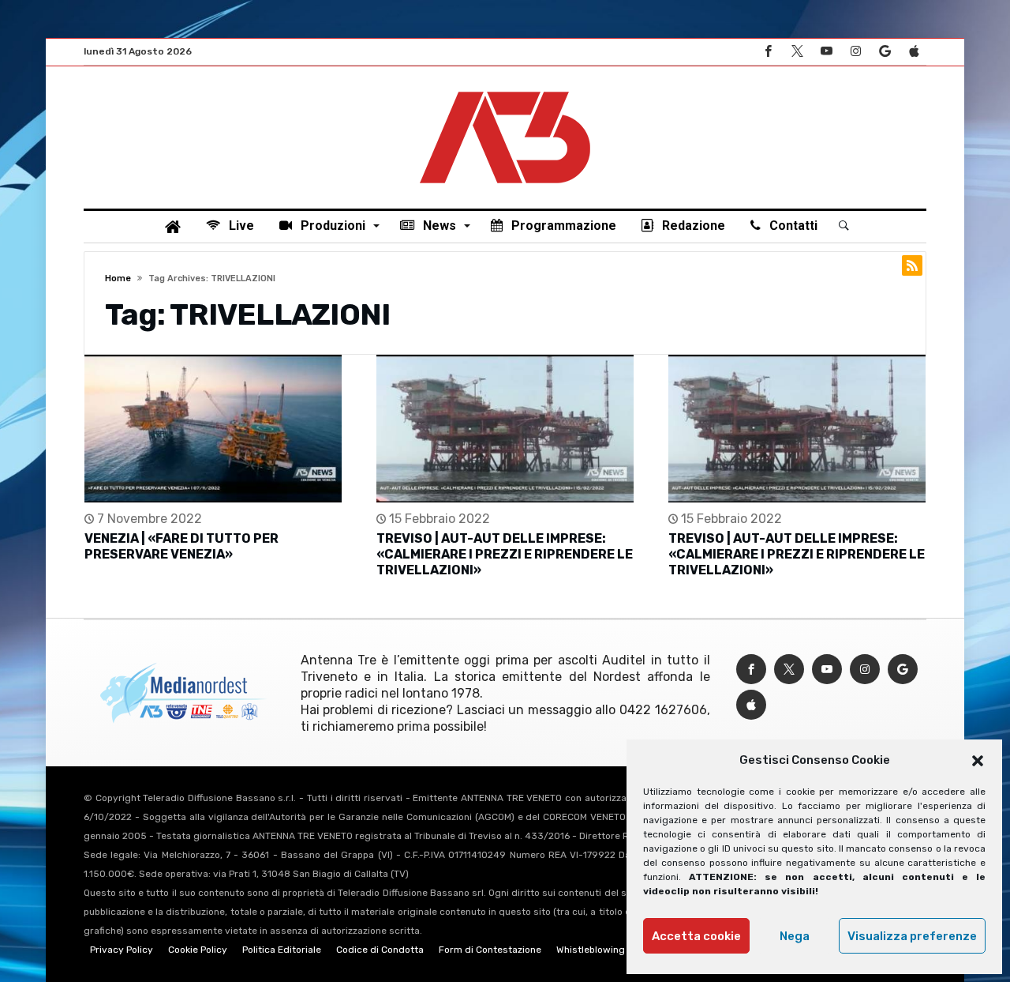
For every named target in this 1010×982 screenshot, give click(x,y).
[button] (978, 761)
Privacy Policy (121, 949)
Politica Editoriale (281, 949)
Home (118, 278)
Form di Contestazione (490, 949)
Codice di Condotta (380, 949)
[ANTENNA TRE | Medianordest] (505, 90)
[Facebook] (767, 52)
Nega (795, 936)
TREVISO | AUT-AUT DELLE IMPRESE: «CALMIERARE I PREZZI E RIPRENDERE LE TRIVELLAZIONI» (504, 554)
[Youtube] (826, 52)
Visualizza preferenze (912, 936)
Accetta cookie (696, 936)
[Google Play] (884, 52)
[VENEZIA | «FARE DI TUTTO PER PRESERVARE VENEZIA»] (213, 428)
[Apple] (913, 52)
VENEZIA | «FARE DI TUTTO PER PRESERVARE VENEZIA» (181, 546)
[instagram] (855, 52)
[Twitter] (797, 52)
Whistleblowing (590, 949)
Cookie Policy (197, 949)
